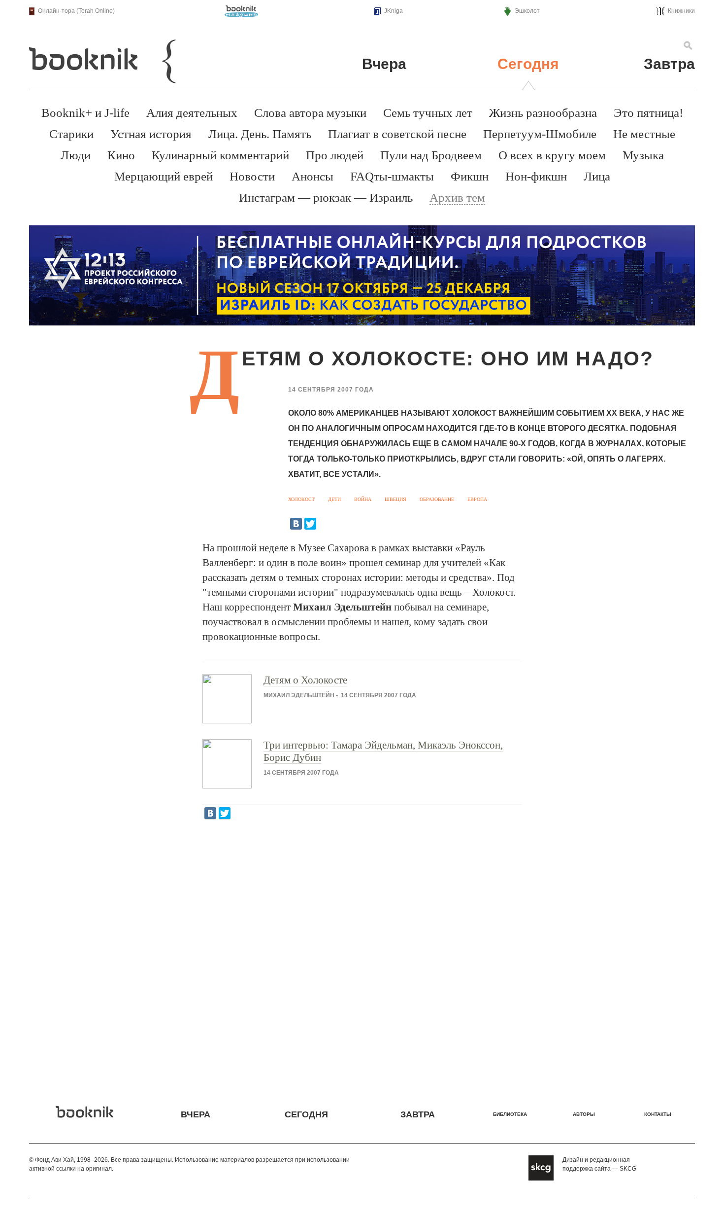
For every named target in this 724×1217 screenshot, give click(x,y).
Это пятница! (648, 112)
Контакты (657, 1114)
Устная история (151, 134)
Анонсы (312, 176)
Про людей (334, 155)
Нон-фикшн (536, 176)
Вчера (384, 64)
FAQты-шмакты (392, 176)
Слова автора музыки (310, 112)
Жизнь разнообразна (543, 112)
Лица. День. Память (259, 134)
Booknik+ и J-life (85, 112)
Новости (252, 176)
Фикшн (470, 176)
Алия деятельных (191, 112)
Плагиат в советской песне (397, 134)
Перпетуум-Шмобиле (539, 134)
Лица (597, 176)
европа (477, 499)
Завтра (669, 64)
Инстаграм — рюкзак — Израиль (326, 197)
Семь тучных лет (427, 112)
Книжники (681, 10)
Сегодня (528, 64)
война (362, 499)
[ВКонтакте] (296, 524)
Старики (71, 134)
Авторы (584, 1114)
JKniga (393, 10)
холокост (301, 499)
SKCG (628, 1168)
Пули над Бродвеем (431, 155)
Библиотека (510, 1114)
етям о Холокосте (305, 680)
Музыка (643, 155)
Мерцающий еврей (163, 176)
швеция (395, 499)
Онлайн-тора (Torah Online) (76, 10)
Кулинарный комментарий (220, 155)
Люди (76, 155)
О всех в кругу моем (552, 155)
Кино (121, 155)
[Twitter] (310, 524)
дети (334, 499)
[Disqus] (362, 955)
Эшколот (527, 10)
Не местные (644, 134)
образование (437, 499)
